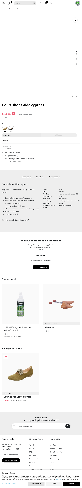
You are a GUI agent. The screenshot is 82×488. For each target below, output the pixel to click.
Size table (5, 141)
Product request (41, 267)
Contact (32, 448)
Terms (52, 462)
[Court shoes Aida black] (11, 129)
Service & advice (34, 466)
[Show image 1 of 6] (76, 51)
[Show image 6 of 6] (76, 64)
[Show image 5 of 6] (76, 61)
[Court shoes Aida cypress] (5, 129)
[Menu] (40, 3)
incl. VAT (4, 118)
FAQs (31, 452)
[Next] (77, 96)
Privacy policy (54, 459)
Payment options (35, 459)
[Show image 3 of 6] (76, 56)
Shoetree (49, 327)
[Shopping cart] (51, 3)
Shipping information (36, 469)
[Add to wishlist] (75, 20)
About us (53, 445)
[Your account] (45, 3)
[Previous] (72, 96)
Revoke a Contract (11, 460)
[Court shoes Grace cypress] (20, 373)
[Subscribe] (67, 426)
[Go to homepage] (6, 3)
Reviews (52, 469)
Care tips (32, 445)
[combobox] (23, 3)
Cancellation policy (56, 452)
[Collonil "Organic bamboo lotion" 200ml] (20, 304)
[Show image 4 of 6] (76, 59)
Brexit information (56, 448)
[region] (41, 56)
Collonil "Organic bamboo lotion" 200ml (17, 329)
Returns (32, 462)
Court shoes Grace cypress (17, 396)
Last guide (32, 455)
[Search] (34, 3)
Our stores (53, 455)
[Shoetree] (61, 304)
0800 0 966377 (41, 255)
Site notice (53, 466)
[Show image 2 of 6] (76, 54)
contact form (13, 454)
